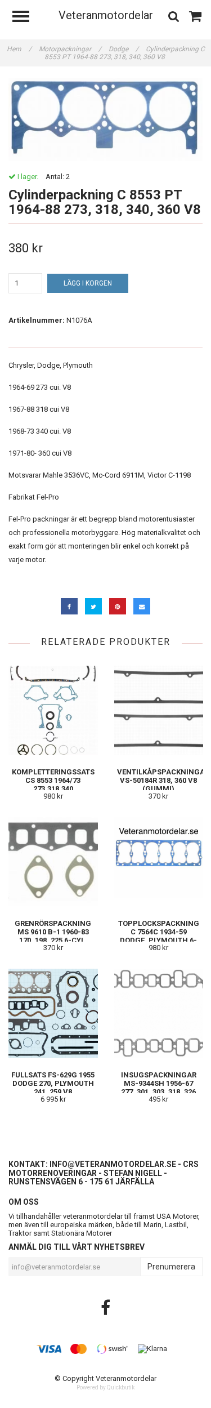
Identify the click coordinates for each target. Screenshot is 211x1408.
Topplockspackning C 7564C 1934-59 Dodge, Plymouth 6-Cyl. (158, 936)
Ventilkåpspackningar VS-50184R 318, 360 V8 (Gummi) (163, 780)
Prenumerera (171, 1266)
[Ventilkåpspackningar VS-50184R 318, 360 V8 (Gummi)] (159, 710)
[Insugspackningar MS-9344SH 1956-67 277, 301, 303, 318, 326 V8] (159, 1013)
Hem (19, 49)
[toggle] (26, 18)
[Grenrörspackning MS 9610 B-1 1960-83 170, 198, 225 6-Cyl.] (53, 861)
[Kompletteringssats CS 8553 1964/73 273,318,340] (53, 710)
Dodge (123, 49)
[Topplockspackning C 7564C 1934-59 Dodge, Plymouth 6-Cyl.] (159, 861)
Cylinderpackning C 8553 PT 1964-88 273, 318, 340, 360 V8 (124, 53)
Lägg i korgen (88, 283)
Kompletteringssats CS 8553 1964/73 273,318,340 (53, 780)
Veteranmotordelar (106, 15)
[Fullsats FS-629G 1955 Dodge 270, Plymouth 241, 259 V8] (53, 1013)
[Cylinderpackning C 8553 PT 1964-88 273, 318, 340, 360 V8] (105, 119)
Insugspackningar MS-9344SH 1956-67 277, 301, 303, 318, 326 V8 (158, 1087)
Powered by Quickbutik (105, 1387)
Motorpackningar (70, 49)
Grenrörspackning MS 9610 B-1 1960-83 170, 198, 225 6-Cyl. (53, 931)
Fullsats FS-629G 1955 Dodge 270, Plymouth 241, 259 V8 (53, 1083)
